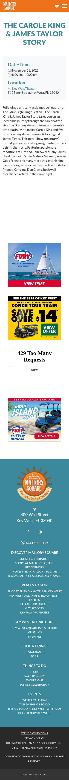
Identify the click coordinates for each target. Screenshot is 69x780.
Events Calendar (35, 700)
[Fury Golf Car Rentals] (34, 420)
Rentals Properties (34, 612)
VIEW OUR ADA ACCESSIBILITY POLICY (34, 747)
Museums (34, 632)
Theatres (34, 636)
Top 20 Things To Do (34, 704)
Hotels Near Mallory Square (34, 571)
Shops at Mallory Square (34, 563)
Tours (34, 672)
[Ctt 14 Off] (34, 318)
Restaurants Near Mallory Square (34, 576)
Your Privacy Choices (34, 774)
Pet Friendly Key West (34, 713)
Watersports (34, 676)
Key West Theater (24, 88)
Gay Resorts (34, 608)
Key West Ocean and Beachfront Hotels (34, 597)
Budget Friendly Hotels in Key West (34, 591)
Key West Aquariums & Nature (35, 628)
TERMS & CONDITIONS (34, 733)
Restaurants (34, 652)
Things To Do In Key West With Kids (34, 709)
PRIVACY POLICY (35, 738)
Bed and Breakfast (34, 604)
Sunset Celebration (34, 559)
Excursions (34, 680)
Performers (34, 567)
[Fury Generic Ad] (34, 265)
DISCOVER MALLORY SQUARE (34, 553)
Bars (34, 656)
